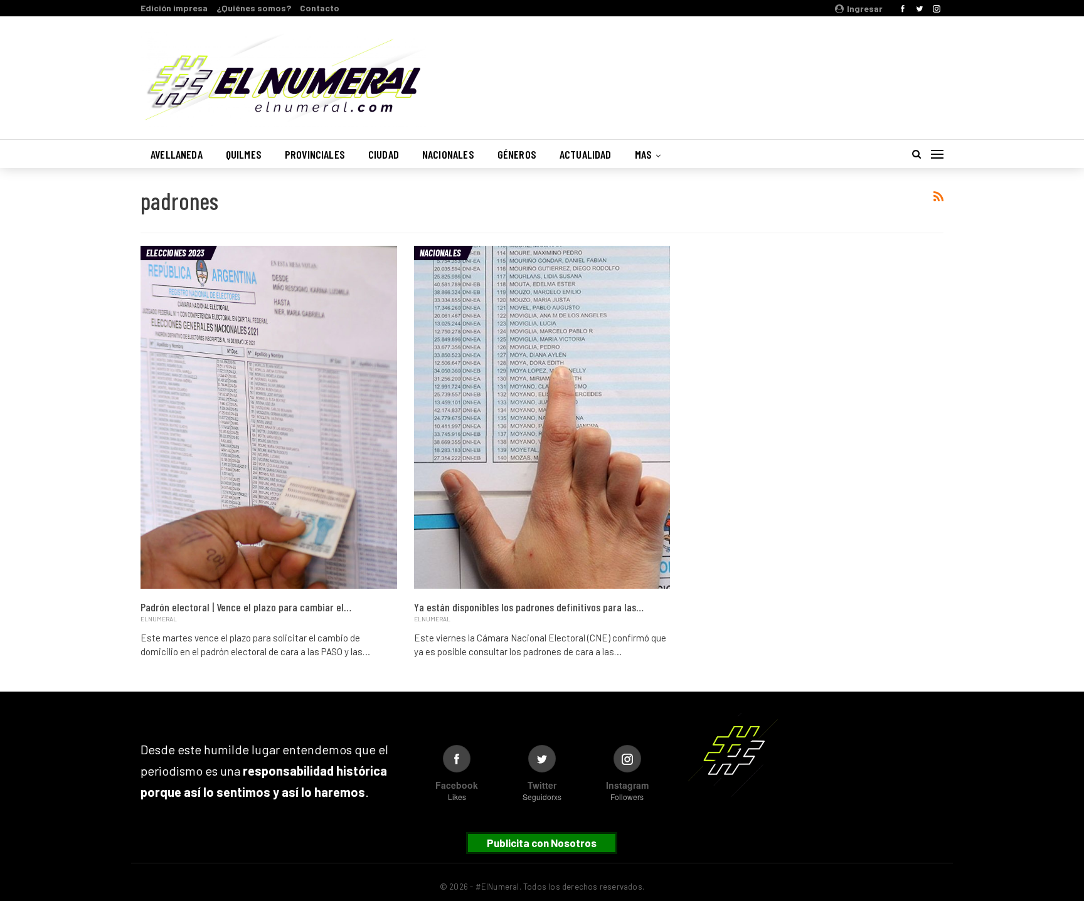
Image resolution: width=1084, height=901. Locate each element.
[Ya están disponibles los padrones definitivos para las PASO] (542, 417)
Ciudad (383, 154)
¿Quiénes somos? (253, 8)
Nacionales (448, 154)
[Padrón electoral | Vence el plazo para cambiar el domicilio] (269, 417)
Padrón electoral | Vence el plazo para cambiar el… (246, 607)
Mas (643, 154)
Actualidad (586, 154)
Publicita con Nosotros (542, 842)
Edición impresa (174, 8)
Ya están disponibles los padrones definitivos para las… (529, 607)
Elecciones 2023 (175, 252)
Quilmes (244, 154)
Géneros (516, 154)
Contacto (319, 8)
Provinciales (315, 154)
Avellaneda (177, 154)
